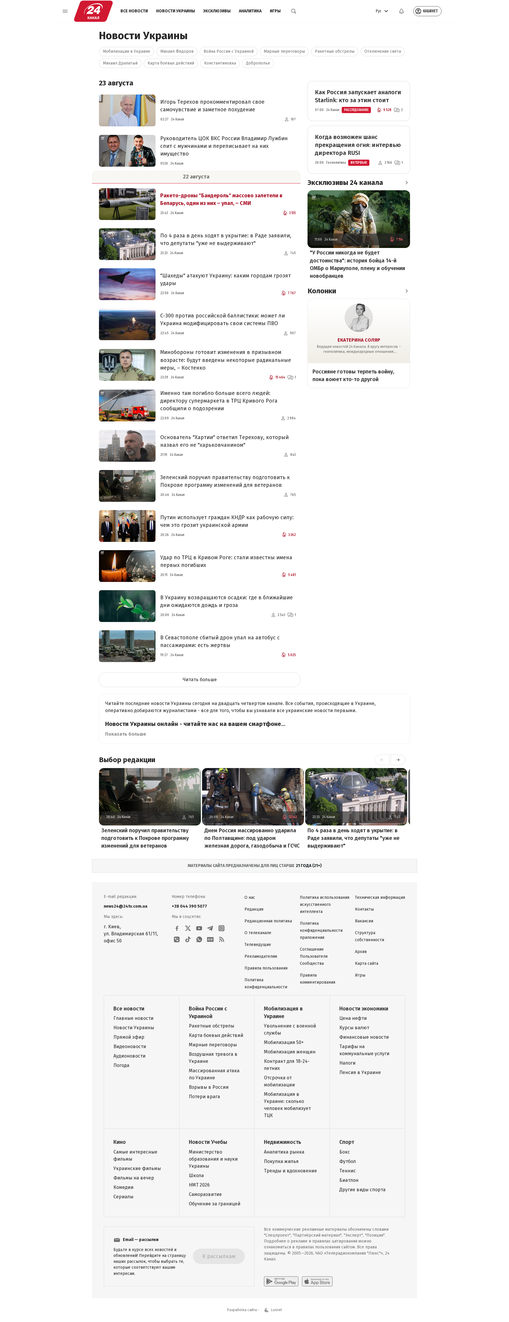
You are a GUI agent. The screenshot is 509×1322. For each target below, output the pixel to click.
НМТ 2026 (199, 1185)
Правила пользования (265, 968)
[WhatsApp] (199, 939)
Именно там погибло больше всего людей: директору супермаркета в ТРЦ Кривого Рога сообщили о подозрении (218, 401)
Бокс (344, 1152)
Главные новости (133, 1018)
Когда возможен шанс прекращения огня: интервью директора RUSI (358, 144)
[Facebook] (177, 928)
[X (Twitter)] (188, 928)
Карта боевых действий (171, 63)
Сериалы (123, 1196)
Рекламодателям (260, 956)
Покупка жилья (281, 1161)
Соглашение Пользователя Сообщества (314, 956)
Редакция (253, 909)
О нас (249, 897)
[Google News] (210, 939)
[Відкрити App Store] (317, 1281)
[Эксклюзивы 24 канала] (406, 182)
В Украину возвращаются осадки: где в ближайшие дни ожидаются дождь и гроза (226, 601)
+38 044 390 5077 (189, 906)
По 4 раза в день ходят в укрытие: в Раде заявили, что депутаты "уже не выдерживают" (225, 239)
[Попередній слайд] (382, 760)
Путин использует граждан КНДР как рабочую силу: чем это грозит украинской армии (227, 521)
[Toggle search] (293, 11)
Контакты (364, 909)
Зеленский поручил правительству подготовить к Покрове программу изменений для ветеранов (225, 481)
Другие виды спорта (362, 1189)
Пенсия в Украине (360, 1072)
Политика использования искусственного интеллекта (324, 904)
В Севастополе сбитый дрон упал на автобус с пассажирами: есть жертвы (220, 641)
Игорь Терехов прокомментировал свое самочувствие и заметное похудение (212, 106)
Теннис (347, 1171)
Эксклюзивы (217, 11)
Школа (196, 1175)
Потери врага (204, 1096)
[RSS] (222, 939)
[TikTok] (188, 939)
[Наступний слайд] (398, 760)
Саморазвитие (205, 1194)
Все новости (134, 11)
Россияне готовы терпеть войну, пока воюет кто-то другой (353, 375)
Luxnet (276, 1310)
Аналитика (250, 11)
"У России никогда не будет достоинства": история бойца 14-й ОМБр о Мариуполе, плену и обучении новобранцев (357, 264)
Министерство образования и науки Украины (213, 1159)
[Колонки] (406, 290)
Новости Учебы (208, 1142)
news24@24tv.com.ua (125, 906)
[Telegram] (210, 928)
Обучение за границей (214, 1204)
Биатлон (348, 1180)
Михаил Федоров (177, 51)
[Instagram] (222, 928)
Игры (275, 11)
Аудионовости (129, 1056)
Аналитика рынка (284, 1152)
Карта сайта (366, 963)
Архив (361, 951)
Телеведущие (257, 944)
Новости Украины (175, 11)
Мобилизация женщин (289, 1052)
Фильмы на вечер (133, 1178)
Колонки (322, 291)
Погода (121, 1065)
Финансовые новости (364, 1037)
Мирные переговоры (284, 51)
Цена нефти (353, 1018)
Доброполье (258, 63)
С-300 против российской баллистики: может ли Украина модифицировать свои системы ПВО (222, 319)
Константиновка (220, 63)
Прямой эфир (128, 1037)
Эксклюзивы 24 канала (345, 182)
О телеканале (257, 932)
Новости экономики (363, 1008)
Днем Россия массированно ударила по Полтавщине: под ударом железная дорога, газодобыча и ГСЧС (252, 838)
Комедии (123, 1187)
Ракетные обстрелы (334, 51)
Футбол (347, 1161)
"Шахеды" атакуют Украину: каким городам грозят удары (225, 279)
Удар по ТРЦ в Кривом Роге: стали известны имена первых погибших (226, 561)
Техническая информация (380, 897)
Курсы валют (354, 1027)
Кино (119, 1142)
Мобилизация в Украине (126, 51)
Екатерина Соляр (359, 340)
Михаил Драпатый (120, 63)
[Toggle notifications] (401, 11)
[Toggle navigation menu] (65, 11)
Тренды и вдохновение (290, 1171)
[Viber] (177, 939)
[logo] (93, 11)
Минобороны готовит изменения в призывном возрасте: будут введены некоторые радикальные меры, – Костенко (225, 360)
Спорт (346, 1142)
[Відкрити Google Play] (281, 1281)
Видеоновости (129, 1046)
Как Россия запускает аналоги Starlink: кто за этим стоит (358, 96)
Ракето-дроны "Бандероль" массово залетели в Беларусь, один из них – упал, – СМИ (221, 199)
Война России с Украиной (229, 51)
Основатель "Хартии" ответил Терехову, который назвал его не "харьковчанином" (224, 441)
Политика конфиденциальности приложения (321, 930)
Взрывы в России (209, 1087)
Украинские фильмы (137, 1168)
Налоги (347, 1063)
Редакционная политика (268, 921)
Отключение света (382, 51)
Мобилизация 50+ (284, 1042)
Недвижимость (282, 1142)
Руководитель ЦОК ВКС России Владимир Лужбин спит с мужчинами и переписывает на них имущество (224, 146)
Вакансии (364, 921)
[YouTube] (199, 928)
